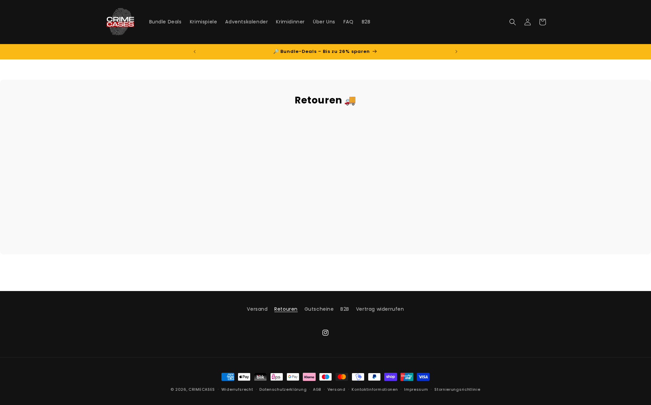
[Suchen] (512, 22)
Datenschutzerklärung (283, 389)
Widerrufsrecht (237, 389)
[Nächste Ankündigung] (456, 51)
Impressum (416, 389)
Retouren (286, 309)
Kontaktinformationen (375, 389)
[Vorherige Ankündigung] (194, 51)
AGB (317, 389)
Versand (257, 309)
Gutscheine (319, 309)
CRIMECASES (202, 389)
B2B (344, 309)
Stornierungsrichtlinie (457, 389)
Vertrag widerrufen (380, 309)
